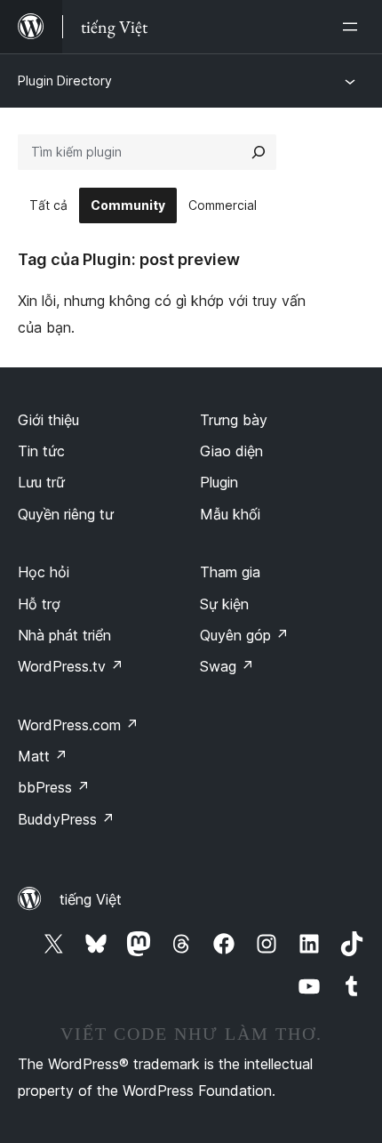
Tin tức (41, 451)
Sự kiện (224, 604)
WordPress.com (78, 725)
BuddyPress (66, 819)
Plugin (219, 482)
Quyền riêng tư (66, 514)
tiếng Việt (91, 899)
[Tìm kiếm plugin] (258, 152)
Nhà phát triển (64, 635)
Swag (227, 666)
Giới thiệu (48, 420)
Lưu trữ (41, 482)
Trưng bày (233, 420)
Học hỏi (43, 572)
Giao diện (231, 451)
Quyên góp (244, 635)
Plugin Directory (65, 80)
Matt (43, 756)
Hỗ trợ (39, 604)
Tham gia (230, 572)
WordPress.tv (70, 666)
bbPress (54, 787)
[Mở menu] (353, 26)
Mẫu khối (230, 514)
